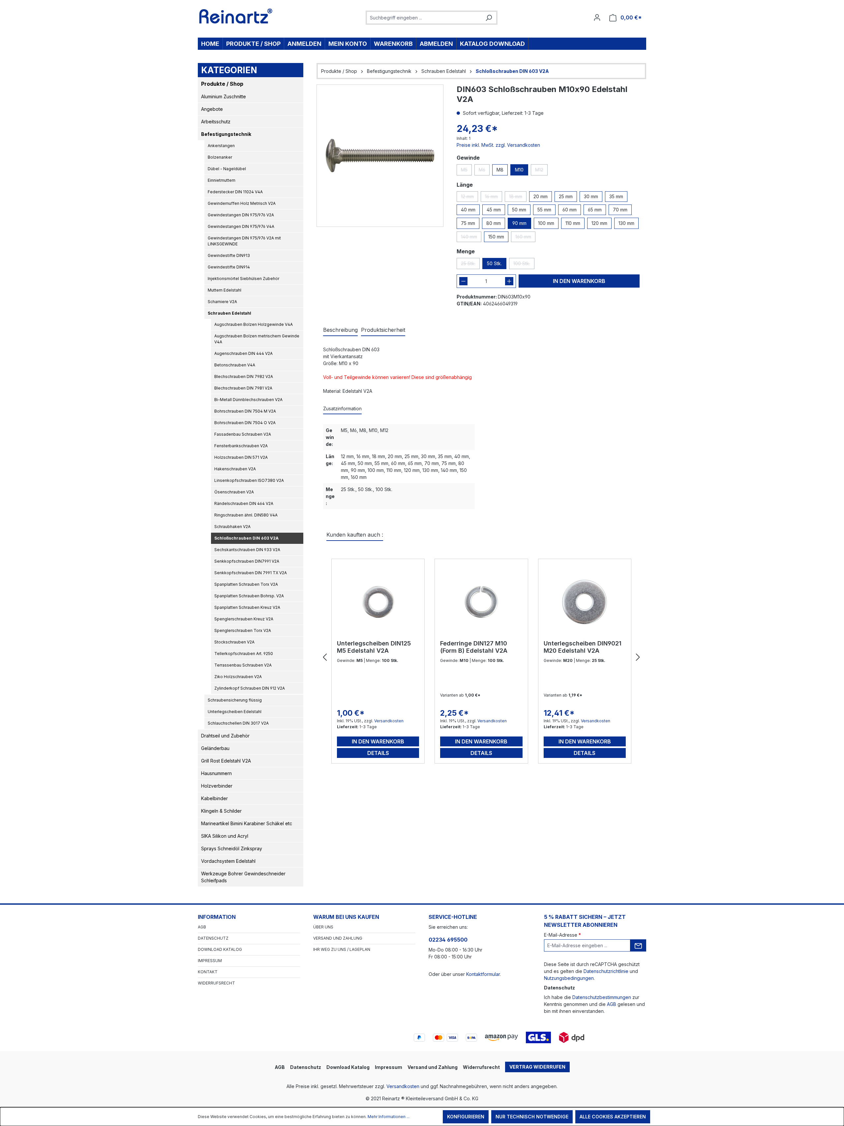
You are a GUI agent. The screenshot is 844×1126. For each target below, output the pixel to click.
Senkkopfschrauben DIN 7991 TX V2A (250, 572)
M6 (484, 171)
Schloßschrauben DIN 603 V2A (246, 538)
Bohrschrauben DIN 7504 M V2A (245, 411)
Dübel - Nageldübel (227, 168)
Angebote (212, 109)
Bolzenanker (220, 157)
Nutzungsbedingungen (569, 978)
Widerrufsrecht (216, 983)
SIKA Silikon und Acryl (224, 836)
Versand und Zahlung (337, 938)
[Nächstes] (638, 657)
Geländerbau (215, 748)
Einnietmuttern (221, 180)
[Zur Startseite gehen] (236, 16)
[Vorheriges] (325, 657)
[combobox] (424, 17)
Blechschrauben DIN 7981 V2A (243, 388)
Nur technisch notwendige (532, 1116)
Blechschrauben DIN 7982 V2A (243, 376)
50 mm (519, 209)
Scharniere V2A (222, 301)
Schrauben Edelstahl (229, 313)
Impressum (210, 960)
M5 (466, 171)
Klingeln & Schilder (221, 811)
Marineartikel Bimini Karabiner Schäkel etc (246, 823)
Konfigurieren (465, 1116)
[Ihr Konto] (597, 17)
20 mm (540, 196)
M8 (500, 169)
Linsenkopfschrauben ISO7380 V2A (249, 480)
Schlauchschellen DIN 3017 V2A (238, 723)
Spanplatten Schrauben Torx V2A (246, 584)
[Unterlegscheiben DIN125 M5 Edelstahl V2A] (378, 602)
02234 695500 (448, 939)
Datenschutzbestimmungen (601, 997)
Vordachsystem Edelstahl (228, 861)
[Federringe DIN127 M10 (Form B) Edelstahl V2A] (481, 602)
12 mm (469, 198)
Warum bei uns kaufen (346, 917)
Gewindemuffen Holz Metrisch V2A (242, 203)
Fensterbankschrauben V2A (241, 445)
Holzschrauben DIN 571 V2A (241, 457)
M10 (519, 169)
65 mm (595, 209)
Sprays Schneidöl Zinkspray (231, 848)
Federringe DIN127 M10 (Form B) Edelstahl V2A (473, 647)
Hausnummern (216, 773)
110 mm (572, 223)
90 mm (519, 223)
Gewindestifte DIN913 (229, 255)
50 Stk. (494, 263)
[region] (380, 155)
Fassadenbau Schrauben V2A (242, 434)
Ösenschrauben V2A (234, 491)
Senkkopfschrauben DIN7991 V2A (246, 561)
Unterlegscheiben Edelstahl (234, 711)
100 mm (546, 223)
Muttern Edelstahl (224, 290)
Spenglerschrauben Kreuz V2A (243, 618)
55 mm (544, 209)
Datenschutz (213, 938)
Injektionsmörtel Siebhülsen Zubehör (243, 278)
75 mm (468, 223)
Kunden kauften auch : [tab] (354, 534)
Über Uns (323, 926)
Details (378, 753)
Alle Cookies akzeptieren (613, 1116)
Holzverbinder (216, 786)
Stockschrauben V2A (234, 642)
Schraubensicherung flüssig (235, 700)
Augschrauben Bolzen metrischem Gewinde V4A (256, 338)
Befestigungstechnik (226, 134)
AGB (202, 926)
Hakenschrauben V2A (235, 468)
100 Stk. (523, 265)
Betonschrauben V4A (234, 364)
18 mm (518, 198)
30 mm (591, 196)
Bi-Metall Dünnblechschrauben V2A (248, 399)
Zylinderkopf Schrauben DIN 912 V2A (249, 688)
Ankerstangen (221, 145)
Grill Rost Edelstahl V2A (226, 761)
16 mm (493, 198)
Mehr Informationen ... (388, 1116)
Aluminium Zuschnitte (223, 96)
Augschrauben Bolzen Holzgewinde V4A (253, 324)
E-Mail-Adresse (562, 935)
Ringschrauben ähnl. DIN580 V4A (246, 515)
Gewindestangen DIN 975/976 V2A (241, 214)
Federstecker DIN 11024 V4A (235, 191)
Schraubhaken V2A (232, 526)
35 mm (616, 196)
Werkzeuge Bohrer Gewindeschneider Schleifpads (243, 877)
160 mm (525, 238)
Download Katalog (220, 949)
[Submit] (638, 945)
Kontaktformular (483, 974)
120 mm (599, 223)
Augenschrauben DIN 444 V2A (243, 353)
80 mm (493, 223)
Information (217, 917)
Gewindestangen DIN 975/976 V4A (241, 226)
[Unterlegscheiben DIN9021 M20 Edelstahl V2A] (585, 602)
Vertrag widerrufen (537, 1067)
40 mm (468, 209)
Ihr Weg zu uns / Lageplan (341, 949)
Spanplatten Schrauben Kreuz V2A (247, 607)
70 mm (620, 209)
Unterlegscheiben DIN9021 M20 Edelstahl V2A (582, 647)
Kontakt (208, 971)
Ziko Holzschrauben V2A (238, 676)
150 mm (496, 236)
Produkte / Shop (222, 83)
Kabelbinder (214, 798)
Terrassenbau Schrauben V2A (243, 665)
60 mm (569, 209)
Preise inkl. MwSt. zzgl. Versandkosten (498, 145)
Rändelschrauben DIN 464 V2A (243, 503)
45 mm (494, 209)
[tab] (340, 330)
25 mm (566, 196)
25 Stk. (470, 265)
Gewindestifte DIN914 (229, 267)
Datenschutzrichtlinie (606, 971)
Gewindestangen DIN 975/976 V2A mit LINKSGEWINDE (244, 240)
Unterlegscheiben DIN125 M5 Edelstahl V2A (374, 647)
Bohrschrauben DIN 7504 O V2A (245, 422)
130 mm (626, 223)
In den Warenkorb (579, 281)
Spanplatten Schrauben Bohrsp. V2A (249, 595)
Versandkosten (389, 720)
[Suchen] (488, 17)
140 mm (471, 238)
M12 (541, 171)
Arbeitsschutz (215, 121)
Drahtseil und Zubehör (225, 735)
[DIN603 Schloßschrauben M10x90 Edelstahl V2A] (380, 155)
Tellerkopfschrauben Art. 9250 (243, 653)
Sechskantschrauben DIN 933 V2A (247, 549)
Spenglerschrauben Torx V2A (242, 630)
